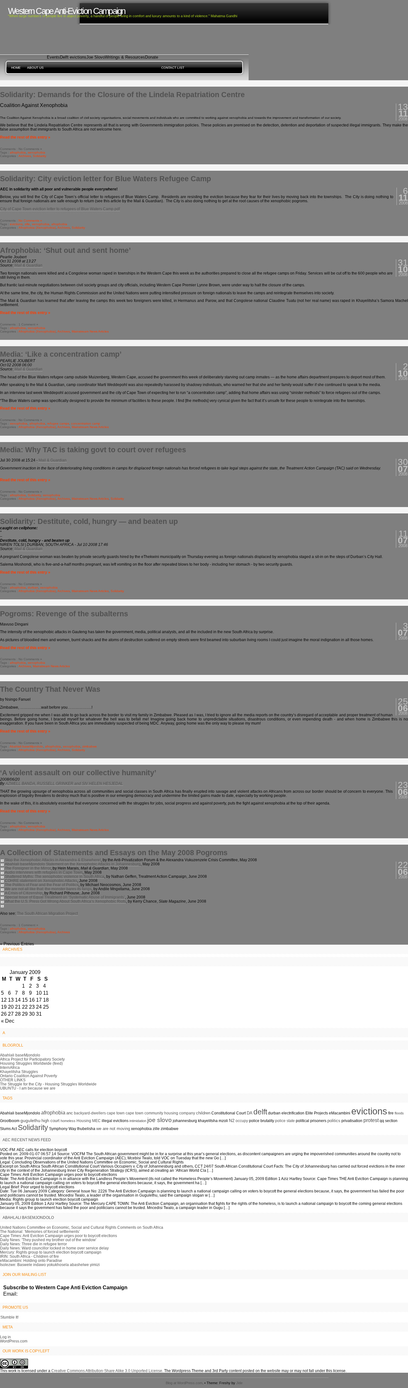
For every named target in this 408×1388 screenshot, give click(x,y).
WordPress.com (13, 1341)
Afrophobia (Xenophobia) (37, 227)
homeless (68, 1121)
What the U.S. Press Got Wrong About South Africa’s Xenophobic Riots (65, 901)
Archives (24, 156)
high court (50, 1121)
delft (260, 1112)
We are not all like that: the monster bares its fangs (48, 889)
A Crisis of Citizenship (23, 893)
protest (371, 1120)
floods (399, 1113)
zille (27, 224)
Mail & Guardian (28, 265)
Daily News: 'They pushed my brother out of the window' (48, 1240)
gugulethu (30, 1120)
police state (285, 1121)
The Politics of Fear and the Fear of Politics (41, 885)
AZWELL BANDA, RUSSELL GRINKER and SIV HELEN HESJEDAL (64, 783)
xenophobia (36, 152)
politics (333, 1120)
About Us (35, 67)
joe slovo (159, 1120)
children (203, 1113)
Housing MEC (88, 1121)
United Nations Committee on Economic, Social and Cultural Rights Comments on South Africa (81, 1227)
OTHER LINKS (13, 1080)
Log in (5, 1337)
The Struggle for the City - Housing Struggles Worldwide (48, 1084)
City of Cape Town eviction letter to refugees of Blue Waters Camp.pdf (60, 209)
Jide (239, 1383)
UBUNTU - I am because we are (27, 1088)
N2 (232, 1120)
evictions (16, 224)
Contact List (172, 67)
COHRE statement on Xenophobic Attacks (41, 880)
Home (16, 67)
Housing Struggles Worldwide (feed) (31, 1063)
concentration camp (85, 423)
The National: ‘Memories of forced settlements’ (40, 1231)
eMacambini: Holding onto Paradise (31, 1260)
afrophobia (18, 152)
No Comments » (30, 220)
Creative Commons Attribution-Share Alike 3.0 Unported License (106, 1371)
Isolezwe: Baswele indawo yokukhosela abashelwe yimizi (50, 1265)
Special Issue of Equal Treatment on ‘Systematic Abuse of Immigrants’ (65, 897)
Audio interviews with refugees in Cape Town (44, 872)
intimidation (137, 1121)
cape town (116, 1113)
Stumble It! (9, 1317)
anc (69, 1113)
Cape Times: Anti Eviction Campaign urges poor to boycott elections (58, 1236)
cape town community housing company (160, 1113)
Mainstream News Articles (90, 331)
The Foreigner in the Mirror (28, 868)
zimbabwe (89, 746)
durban (33, 587)
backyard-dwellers (90, 1113)
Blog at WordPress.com (184, 1383)
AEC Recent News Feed (27, 1140)
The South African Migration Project (47, 913)
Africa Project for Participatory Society (32, 1059)
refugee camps (58, 423)
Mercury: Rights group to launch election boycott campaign (50, 1252)
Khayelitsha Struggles (19, 1072)
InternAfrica (10, 1067)
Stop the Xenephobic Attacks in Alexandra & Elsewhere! (53, 860)
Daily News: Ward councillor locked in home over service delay (54, 1248)
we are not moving (113, 1129)
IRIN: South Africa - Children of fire (29, 1256)
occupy (242, 1121)
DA (249, 1113)
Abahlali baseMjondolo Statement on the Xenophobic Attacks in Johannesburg (73, 864)
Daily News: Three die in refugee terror (33, 1244)
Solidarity (39, 156)
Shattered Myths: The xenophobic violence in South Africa (54, 876)
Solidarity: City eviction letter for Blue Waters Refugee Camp (105, 179)
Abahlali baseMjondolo (26, 746)
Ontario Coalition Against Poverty (28, 1076)
